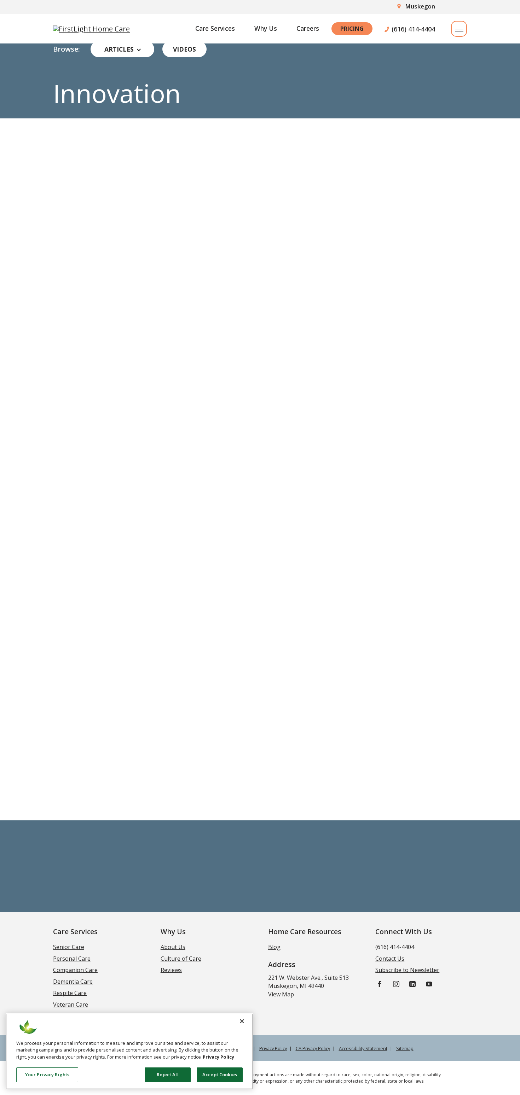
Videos (184, 49)
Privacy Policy (273, 1048)
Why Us (265, 28)
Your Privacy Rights (47, 1074)
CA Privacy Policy (313, 1048)
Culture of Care (181, 958)
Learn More (84, 375)
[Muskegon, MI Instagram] (396, 983)
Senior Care (68, 947)
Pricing (352, 29)
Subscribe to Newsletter (260, 796)
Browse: (66, 49)
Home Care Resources (304, 931)
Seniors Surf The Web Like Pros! (135, 309)
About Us (173, 947)
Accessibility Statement (363, 1048)
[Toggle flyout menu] (459, 29)
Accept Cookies (219, 1074)
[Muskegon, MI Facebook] (379, 983)
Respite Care (70, 993)
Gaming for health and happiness (139, 587)
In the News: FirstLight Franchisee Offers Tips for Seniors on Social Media (356, 323)
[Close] (242, 1021)
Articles (119, 49)
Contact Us (389, 958)
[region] (129, 1051)
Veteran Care (70, 1004)
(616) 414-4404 (413, 28)
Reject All (167, 1074)
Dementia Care (73, 981)
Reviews (171, 970)
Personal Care (72, 958)
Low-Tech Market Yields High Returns (365, 587)
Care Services (215, 28)
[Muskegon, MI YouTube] (429, 983)
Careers (307, 28)
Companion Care (75, 970)
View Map (281, 994)
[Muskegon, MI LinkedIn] (412, 983)
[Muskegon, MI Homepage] (91, 29)
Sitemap (405, 1048)
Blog (274, 947)
